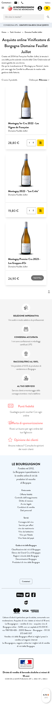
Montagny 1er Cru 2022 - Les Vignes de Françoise (23, 125)
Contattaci (26, 581)
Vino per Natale (26, 534)
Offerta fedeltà (26, 494)
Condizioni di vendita (26, 507)
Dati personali (26, 510)
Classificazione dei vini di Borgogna (26, 549)
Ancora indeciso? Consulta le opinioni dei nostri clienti (26, 447)
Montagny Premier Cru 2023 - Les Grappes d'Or (24, 261)
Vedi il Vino (37, 277)
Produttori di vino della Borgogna (26, 562)
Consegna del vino (26, 522)
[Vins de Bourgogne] (21, 8)
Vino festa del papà (26, 538)
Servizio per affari (26, 525)
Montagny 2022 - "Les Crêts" (23, 191)
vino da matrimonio (26, 528)
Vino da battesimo (26, 531)
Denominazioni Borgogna (26, 559)
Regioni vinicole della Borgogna (26, 555)
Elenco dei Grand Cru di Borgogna (26, 552)
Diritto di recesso (26, 500)
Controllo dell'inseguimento (26, 497)
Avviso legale (26, 504)
